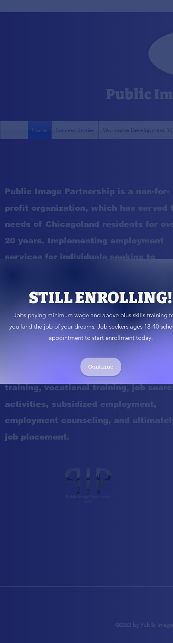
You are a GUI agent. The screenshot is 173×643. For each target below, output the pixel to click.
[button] (100, 367)
